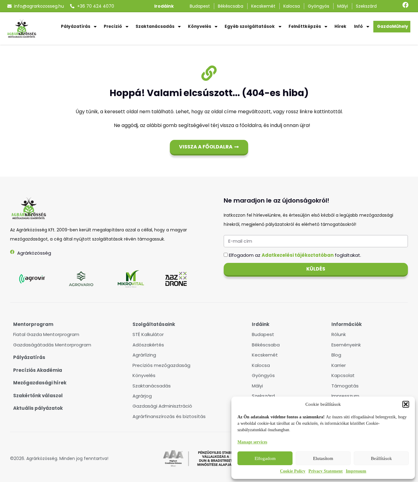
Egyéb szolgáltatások (250, 26)
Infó (358, 26)
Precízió (113, 26)
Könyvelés (199, 26)
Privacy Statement (325, 471)
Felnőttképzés (305, 26)
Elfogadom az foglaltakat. (295, 255)
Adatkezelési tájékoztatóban (298, 255)
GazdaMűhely (392, 26)
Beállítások (381, 458)
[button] (406, 404)
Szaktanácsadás (155, 26)
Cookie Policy (292, 471)
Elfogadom (265, 458)
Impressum (356, 471)
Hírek (340, 26)
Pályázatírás (75, 26)
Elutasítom (323, 458)
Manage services (252, 442)
